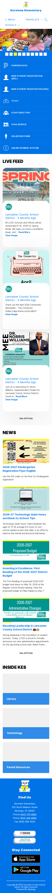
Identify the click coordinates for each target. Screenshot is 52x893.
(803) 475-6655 (28, 814)
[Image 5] (23, 54)
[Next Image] (47, 48)
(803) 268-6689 (28, 818)
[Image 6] (28, 54)
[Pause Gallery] (26, 48)
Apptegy (32, 889)
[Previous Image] (4, 48)
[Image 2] (11, 54)
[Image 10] (45, 54)
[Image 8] (36, 54)
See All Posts (26, 418)
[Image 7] (32, 54)
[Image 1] (6, 54)
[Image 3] (15, 54)
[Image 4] (19, 54)
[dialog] (26, 689)
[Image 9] (41, 54)
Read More (24, 232)
